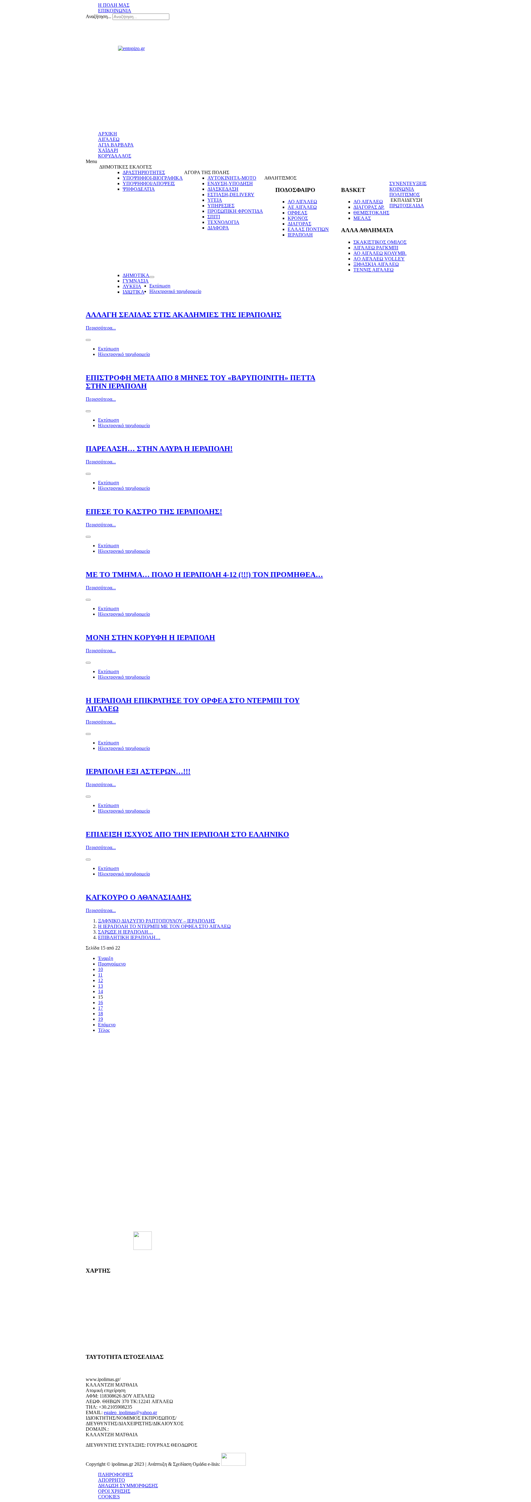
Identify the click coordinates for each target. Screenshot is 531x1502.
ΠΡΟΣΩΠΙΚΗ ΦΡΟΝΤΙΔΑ (235, 211)
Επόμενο (107, 1024)
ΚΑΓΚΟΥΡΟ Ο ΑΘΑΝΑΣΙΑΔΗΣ (138, 897)
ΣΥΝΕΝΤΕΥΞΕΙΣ (408, 183)
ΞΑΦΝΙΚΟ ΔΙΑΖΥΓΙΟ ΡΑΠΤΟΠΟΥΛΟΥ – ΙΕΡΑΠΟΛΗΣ (156, 920)
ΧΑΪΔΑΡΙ (108, 150)
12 (100, 980)
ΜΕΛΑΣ (362, 218)
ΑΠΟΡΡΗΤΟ (111, 1480)
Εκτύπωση (159, 285)
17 (100, 1008)
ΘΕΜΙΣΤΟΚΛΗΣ (371, 212)
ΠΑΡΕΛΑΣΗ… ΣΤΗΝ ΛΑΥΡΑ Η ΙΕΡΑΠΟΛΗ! (159, 449)
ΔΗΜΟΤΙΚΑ (136, 275)
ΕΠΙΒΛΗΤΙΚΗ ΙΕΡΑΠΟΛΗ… (129, 937)
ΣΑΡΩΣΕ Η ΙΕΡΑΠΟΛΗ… (125, 931)
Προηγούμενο (112, 963)
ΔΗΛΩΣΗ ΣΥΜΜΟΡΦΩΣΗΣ (128, 1485)
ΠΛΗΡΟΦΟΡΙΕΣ (115, 1474)
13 (100, 986)
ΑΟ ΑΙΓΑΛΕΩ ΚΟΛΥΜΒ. (380, 253)
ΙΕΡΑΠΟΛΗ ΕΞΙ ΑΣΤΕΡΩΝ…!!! (138, 771)
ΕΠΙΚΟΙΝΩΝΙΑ (114, 10)
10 (100, 969)
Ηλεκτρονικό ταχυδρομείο (175, 291)
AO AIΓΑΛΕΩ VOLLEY (379, 258)
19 (100, 1019)
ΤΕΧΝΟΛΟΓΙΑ (223, 222)
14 (100, 991)
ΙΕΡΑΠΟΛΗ (300, 234)
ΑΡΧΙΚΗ (107, 133)
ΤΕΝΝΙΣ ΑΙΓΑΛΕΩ (373, 269)
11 (100, 974)
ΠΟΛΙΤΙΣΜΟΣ (404, 194)
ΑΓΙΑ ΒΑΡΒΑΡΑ (116, 144)
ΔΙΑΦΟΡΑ (218, 227)
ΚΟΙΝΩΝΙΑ (401, 189)
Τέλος (104, 1030)
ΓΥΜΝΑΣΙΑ (136, 280)
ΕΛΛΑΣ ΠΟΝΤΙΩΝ (308, 229)
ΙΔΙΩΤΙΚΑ (133, 292)
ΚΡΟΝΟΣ (298, 218)
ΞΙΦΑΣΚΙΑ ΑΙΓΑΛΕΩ (376, 264)
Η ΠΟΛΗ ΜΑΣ (113, 5)
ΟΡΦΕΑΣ (297, 212)
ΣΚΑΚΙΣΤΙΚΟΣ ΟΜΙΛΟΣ (380, 242)
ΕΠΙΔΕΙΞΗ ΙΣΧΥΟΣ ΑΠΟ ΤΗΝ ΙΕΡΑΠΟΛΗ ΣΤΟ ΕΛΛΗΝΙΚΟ (187, 834)
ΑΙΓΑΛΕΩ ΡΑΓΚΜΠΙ (375, 247)
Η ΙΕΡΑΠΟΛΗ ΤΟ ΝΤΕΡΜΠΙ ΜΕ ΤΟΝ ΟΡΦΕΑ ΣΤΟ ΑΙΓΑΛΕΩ (164, 926)
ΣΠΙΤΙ (213, 216)
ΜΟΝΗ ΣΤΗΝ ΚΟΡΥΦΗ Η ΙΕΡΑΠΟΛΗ (150, 638)
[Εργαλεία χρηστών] (151, 277)
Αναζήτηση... (98, 16)
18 (100, 1013)
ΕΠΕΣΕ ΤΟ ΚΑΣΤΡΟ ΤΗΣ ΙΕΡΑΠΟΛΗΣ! (154, 512)
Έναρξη (105, 958)
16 (100, 1002)
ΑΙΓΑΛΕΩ (109, 139)
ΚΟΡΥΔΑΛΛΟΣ (114, 155)
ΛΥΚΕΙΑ (132, 286)
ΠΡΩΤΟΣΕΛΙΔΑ (406, 205)
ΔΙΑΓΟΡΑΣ (299, 223)
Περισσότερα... (101, 327)
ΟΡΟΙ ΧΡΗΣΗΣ (114, 1491)
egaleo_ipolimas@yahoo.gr (130, 1412)
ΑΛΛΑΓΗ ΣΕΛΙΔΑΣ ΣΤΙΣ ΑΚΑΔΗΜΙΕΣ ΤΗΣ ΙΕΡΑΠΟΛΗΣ (183, 315)
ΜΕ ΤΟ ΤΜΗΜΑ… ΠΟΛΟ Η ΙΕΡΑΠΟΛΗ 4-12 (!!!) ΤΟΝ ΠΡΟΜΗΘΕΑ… (204, 575)
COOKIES (109, 1496)
